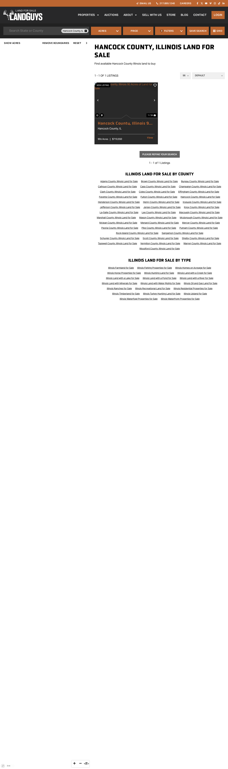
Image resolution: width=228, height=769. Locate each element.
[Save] (155, 85)
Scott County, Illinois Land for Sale (161, 238)
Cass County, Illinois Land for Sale (158, 186)
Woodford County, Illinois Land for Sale (159, 248)
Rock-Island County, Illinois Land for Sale (137, 233)
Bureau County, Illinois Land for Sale (200, 181)
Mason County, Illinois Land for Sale (157, 217)
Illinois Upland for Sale (195, 293)
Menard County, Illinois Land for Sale (160, 222)
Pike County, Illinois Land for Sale (159, 227)
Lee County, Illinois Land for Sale (159, 212)
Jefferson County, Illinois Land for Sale (120, 207)
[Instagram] (215, 3)
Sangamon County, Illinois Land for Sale (182, 233)
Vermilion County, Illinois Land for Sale (160, 243)
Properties (86, 15)
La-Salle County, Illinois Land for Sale (119, 212)
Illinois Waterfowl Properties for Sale (139, 298)
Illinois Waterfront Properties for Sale (180, 298)
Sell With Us (152, 15)
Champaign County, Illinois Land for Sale (200, 186)
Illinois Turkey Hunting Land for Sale (161, 293)
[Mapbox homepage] (3, 766)
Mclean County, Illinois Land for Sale (118, 222)
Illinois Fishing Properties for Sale (154, 267)
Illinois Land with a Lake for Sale (122, 278)
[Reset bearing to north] (86, 763)
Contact (200, 15)
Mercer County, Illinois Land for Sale (201, 222)
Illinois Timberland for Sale (126, 293)
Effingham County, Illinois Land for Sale (198, 191)
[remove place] (86, 31)
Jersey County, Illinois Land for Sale (162, 207)
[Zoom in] (74, 763)
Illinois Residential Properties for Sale (193, 288)
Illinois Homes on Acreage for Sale (193, 267)
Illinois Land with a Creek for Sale (194, 272)
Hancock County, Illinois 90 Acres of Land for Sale (125, 123)
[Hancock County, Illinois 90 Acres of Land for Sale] (126, 100)
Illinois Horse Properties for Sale (124, 272)
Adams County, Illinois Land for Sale (119, 181)
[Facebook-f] (197, 3)
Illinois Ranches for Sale (119, 288)
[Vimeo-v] (210, 3)
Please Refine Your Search (159, 154)
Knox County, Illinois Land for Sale (201, 207)
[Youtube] (206, 3)
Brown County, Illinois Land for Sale (159, 181)
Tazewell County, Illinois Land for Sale (117, 243)
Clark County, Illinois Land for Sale (118, 191)
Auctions (111, 15)
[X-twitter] (202, 3)
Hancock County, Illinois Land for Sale (200, 196)
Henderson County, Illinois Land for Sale (119, 202)
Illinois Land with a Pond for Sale (159, 278)
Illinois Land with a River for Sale (196, 278)
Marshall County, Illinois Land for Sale (116, 217)
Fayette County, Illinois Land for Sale (118, 196)
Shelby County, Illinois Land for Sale (200, 238)
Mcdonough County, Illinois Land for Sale (201, 217)
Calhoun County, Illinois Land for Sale (117, 186)
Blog (184, 15)
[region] (45, 403)
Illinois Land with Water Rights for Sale (160, 283)
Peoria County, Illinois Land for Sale (119, 227)
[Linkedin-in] (223, 3)
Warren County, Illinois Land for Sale (202, 243)
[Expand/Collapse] (86, 43)
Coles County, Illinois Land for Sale (157, 191)
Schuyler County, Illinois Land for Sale (119, 238)
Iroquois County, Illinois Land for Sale (202, 202)
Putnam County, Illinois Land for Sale (198, 227)
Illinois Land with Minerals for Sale (119, 283)
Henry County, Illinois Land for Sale (161, 202)
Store (171, 15)
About (128, 15)
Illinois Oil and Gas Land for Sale (200, 283)
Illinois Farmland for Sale (121, 267)
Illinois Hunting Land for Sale (159, 272)
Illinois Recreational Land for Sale (152, 288)
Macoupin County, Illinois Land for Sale (199, 212)
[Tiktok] (219, 3)
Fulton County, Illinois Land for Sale (159, 196)
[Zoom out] (80, 763)
